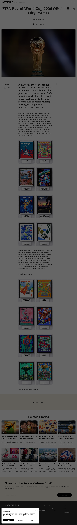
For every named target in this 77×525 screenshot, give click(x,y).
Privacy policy (35, 510)
